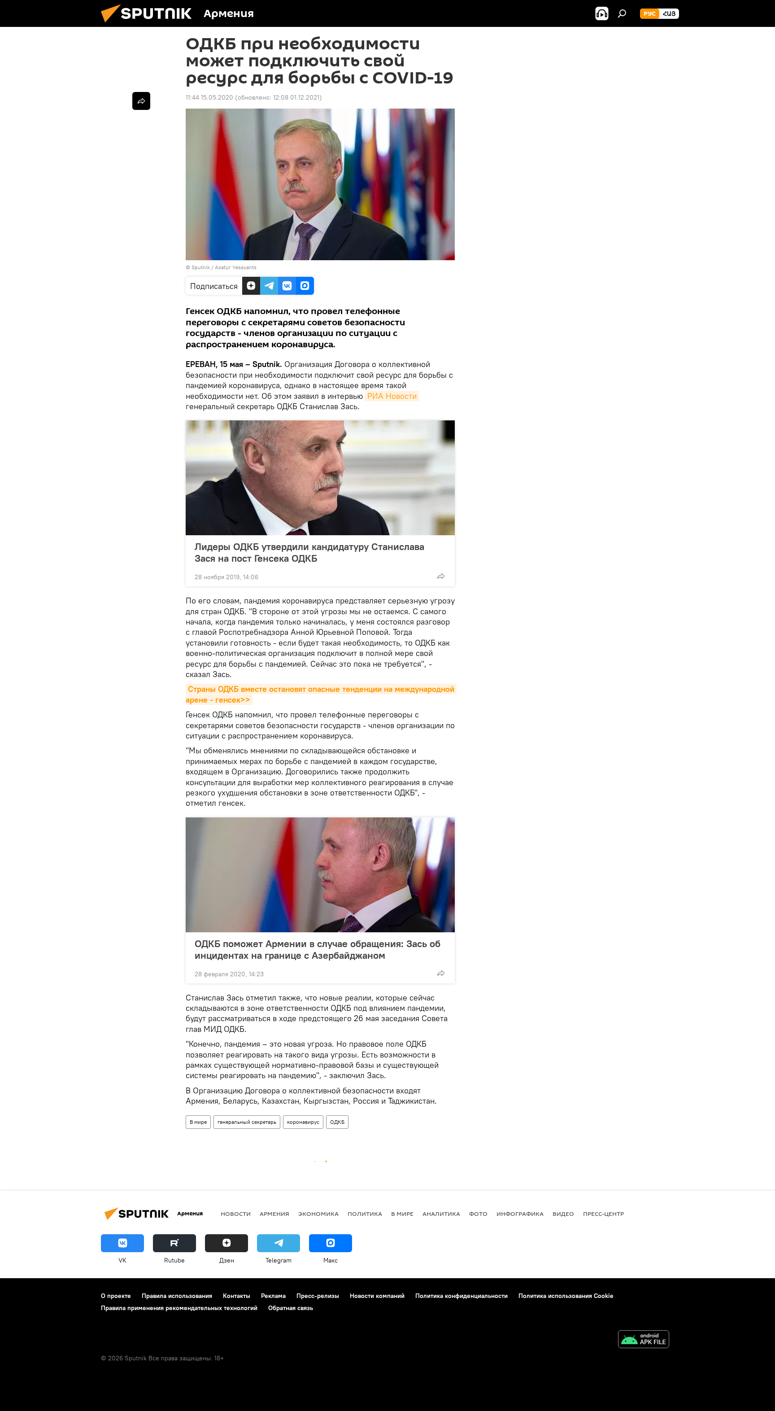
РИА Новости (392, 396)
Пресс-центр (603, 1214)
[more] (441, 576)
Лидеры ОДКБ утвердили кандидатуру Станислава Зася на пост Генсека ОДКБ (309, 552)
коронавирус (303, 1121)
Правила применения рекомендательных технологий (179, 1308)
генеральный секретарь (247, 1121)
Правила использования (177, 1296)
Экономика (318, 1214)
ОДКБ (337, 1121)
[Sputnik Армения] (150, 25)
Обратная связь (290, 1308)
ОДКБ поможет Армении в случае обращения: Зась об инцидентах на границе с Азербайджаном (317, 949)
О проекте (116, 1296)
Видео (563, 1214)
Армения (274, 1214)
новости (236, 1214)
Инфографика (520, 1214)
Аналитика (441, 1214)
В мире (198, 1121)
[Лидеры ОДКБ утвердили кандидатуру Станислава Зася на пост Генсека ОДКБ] (320, 477)
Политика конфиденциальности (461, 1296)
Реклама (273, 1296)
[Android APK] (643, 1340)
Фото (478, 1214)
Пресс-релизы (317, 1296)
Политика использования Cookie (566, 1296)
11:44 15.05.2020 (209, 97)
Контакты (236, 1296)
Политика (365, 1214)
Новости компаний (377, 1296)
